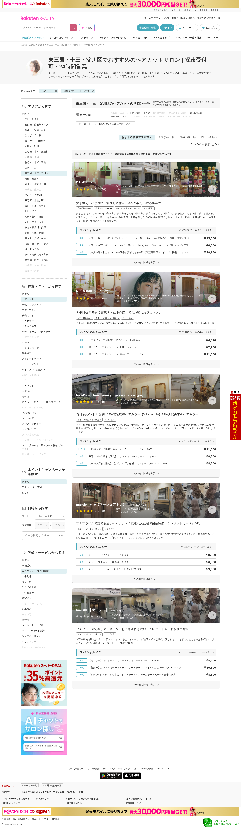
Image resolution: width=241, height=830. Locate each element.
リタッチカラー (30, 326)
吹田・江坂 (31, 211)
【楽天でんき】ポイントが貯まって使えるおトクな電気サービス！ (53, 792)
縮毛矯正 (27, 353)
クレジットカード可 (32, 625)
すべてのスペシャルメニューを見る (195, 230)
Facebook (160, 769)
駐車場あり (28, 609)
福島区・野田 (32, 146)
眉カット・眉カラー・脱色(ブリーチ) (42, 402)
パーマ (25, 342)
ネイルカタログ (161, 37)
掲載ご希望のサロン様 (208, 18)
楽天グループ (190, 10)
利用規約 (96, 769)
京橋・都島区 (32, 178)
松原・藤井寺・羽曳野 (36, 243)
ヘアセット (28, 385)
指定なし (27, 293)
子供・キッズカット (32, 304)
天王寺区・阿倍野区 (35, 140)
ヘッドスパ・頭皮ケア (34, 369)
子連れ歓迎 (28, 592)
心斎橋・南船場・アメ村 (38, 124)
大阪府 (41, 45)
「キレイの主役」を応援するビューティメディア (25, 799)
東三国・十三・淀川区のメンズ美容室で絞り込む (105, 124)
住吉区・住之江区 (34, 195)
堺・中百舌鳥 (32, 249)
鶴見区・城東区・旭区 (36, 184)
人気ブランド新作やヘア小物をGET (83, 799)
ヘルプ (165, 18)
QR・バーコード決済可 (34, 630)
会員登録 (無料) (147, 27)
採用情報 (55, 819)
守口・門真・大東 (34, 222)
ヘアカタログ (140, 37)
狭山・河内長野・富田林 (38, 254)
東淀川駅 (126, 116)
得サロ (25, 492)
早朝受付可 (28, 565)
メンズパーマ (29, 429)
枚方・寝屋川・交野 (35, 227)
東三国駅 (115, 116)
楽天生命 (203, 10)
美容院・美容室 (28, 45)
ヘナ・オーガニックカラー (36, 331)
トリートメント (30, 364)
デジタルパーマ (30, 348)
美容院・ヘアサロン (33, 37)
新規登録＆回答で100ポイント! (167, 10)
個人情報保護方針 (21, 819)
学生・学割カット (31, 310)
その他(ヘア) (29, 413)
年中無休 (27, 576)
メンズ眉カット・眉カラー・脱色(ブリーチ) (42, 447)
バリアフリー (29, 641)
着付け (25, 396)
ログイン (167, 27)
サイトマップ (109, 769)
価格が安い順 (188, 137)
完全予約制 (28, 582)
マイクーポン (189, 27)
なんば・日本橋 (33, 135)
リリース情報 (147, 769)
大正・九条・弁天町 (35, 205)
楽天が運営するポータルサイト (141, 799)
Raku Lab (213, 37)
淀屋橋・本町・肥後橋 (36, 151)
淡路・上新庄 (32, 168)
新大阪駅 (136, 113)
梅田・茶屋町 (32, 119)
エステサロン (86, 37)
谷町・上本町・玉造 (35, 162)
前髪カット (28, 315)
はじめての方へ (152, 18)
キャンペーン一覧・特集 (189, 37)
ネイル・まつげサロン (61, 37)
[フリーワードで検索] (73, 27)
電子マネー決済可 (31, 636)
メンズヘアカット (31, 418)
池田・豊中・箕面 (34, 216)
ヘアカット (80, 73)
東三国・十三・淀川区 (57, 45)
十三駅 (147, 113)
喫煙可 (25, 619)
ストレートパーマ (31, 358)
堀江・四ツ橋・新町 (35, 130)
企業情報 (6, 819)
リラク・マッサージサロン (113, 37)
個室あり (27, 598)
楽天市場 (215, 10)
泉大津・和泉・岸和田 (36, 260)
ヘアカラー (28, 320)
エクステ (27, 380)
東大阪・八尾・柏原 (35, 238)
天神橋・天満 (32, 157)
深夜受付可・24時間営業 (81, 45)
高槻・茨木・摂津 (34, 233)
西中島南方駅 (196, 113)
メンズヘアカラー (31, 423)
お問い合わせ (124, 769)
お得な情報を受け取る (183, 18)
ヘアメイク (28, 391)
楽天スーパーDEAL (32, 487)
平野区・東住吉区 (34, 200)
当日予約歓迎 (29, 587)
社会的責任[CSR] (40, 819)
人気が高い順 (166, 137)
